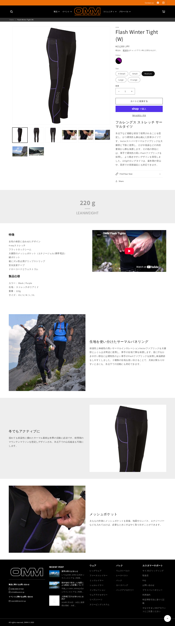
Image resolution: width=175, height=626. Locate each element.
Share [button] (121, 181)
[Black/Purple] (119, 61)
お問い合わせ (148, 585)
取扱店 (145, 575)
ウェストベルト (123, 570)
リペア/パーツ (96, 599)
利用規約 (146, 595)
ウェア (93, 565)
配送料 (125, 50)
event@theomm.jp (18, 601)
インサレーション (98, 590)
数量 (117, 86)
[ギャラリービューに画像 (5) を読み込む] (86, 135)
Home (11, 20)
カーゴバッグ (122, 585)
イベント (66, 12)
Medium (148, 73)
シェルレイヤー (96, 585)
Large (121, 80)
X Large (134, 80)
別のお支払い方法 (139, 115)
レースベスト (122, 575)
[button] (163, 11)
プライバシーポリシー (152, 590)
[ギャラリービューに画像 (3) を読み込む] (53, 135)
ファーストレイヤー (98, 575)
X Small (121, 73)
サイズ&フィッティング (153, 570)
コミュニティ (108, 12)
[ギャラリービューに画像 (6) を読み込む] (102, 135)
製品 (55, 12)
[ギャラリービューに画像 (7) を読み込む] (19, 151)
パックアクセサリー (125, 590)
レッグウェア (96, 570)
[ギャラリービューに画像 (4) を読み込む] (69, 135)
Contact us (149, 3)
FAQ (144, 580)
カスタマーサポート (152, 565)
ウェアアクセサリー (98, 595)
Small (135, 73)
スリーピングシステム (100, 604)
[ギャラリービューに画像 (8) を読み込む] (36, 151)
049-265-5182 (17, 589)
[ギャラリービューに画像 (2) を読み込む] (36, 135)
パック (119, 565)
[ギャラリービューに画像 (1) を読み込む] (19, 135)
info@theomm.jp (17, 592)
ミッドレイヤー (96, 580)
